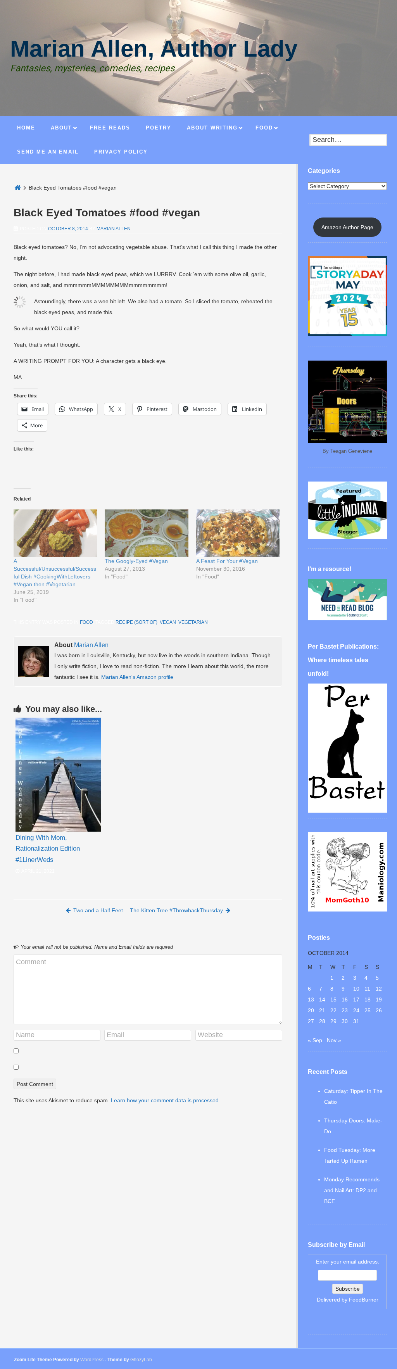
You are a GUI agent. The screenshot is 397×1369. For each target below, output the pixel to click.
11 (367, 989)
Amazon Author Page (347, 227)
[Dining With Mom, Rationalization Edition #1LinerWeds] (58, 775)
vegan (168, 622)
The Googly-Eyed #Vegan (136, 561)
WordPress (92, 1359)
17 (356, 999)
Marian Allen (114, 228)
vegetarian (193, 622)
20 (311, 1010)
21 (322, 1010)
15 (333, 999)
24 (356, 1010)
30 (345, 1021)
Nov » (334, 1040)
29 (333, 1021)
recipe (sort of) (136, 622)
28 (322, 1021)
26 (379, 1010)
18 (367, 999)
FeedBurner (363, 1299)
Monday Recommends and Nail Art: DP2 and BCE (352, 1190)
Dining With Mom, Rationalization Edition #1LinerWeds (48, 848)
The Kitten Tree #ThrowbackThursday (176, 910)
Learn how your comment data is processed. (165, 1100)
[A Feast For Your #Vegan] (238, 533)
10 (356, 989)
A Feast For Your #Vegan (227, 561)
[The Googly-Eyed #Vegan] (146, 533)
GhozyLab (141, 1359)
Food (86, 622)
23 (345, 1010)
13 (311, 999)
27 (311, 1021)
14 (322, 999)
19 (379, 999)
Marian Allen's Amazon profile (137, 677)
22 (333, 1010)
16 (345, 999)
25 (367, 1010)
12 (379, 989)
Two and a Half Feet (98, 910)
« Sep (315, 1040)
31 (356, 1021)
